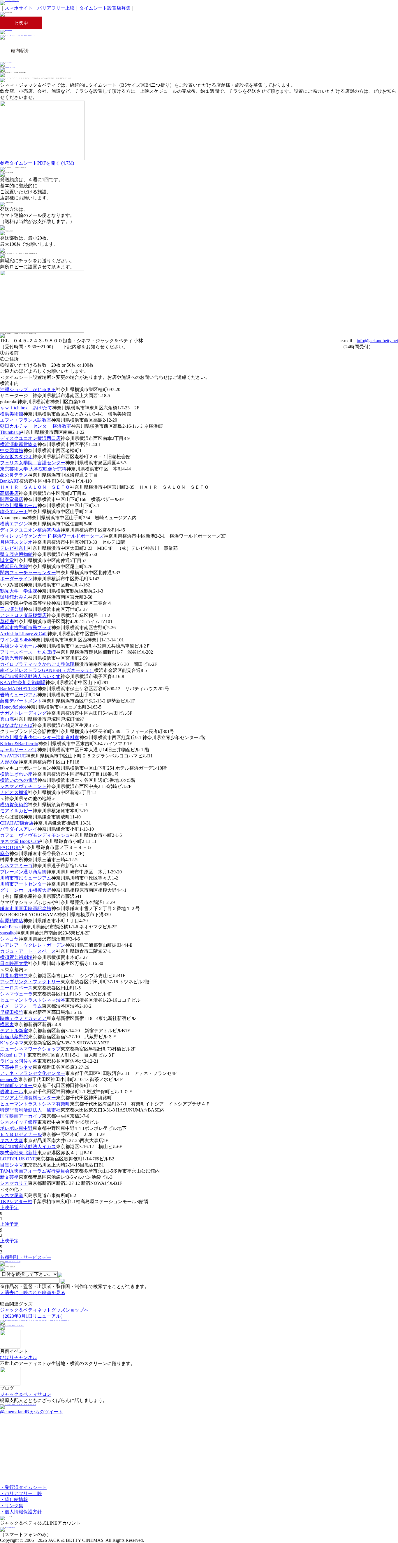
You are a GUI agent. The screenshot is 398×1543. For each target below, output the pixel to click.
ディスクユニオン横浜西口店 (30, 438)
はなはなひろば (16, 725)
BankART (9, 481)
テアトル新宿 (14, 1030)
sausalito (8, 932)
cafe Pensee (11, 926)
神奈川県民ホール (18, 505)
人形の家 (9, 761)
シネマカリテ (14, 1183)
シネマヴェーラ (16, 993)
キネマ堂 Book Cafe (20, 841)
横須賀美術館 (14, 804)
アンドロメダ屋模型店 (23, 615)
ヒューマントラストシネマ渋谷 (32, 1000)
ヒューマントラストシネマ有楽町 (35, 1103)
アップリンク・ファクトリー (30, 981)
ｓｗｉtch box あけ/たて (26, 407)
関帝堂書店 (11, 499)
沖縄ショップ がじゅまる (28, 389)
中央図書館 (11, 450)
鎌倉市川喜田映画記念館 (25, 908)
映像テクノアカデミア (23, 1018)
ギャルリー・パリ (18, 749)
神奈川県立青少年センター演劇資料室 (39, 737)
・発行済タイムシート (23, 1487)
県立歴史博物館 (16, 554)
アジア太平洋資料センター (28, 1097)
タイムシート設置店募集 (105, 8)
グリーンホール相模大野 (25, 890)
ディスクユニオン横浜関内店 (30, 529)
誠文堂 (7, 560)
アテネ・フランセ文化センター (32, 1073)
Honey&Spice (13, 706)
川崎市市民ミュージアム (25, 877)
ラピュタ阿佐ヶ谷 (18, 1061)
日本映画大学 (14, 963)
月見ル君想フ (14, 975)
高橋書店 (9, 493)
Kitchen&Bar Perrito (19, 743)
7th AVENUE (13, 755)
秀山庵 (7, 719)
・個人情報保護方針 (21, 1511)
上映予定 (9, 1207)
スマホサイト (19, 8)
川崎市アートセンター (23, 884)
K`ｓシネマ (12, 1042)
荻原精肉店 (11, 920)
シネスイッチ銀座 (18, 1122)
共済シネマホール (18, 645)
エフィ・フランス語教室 (25, 420)
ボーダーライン (16, 578)
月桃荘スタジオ (16, 542)
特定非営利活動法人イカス (28, 1146)
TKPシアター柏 (16, 1201)
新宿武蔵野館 (14, 1036)
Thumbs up (10, 432)
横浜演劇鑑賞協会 (18, 444)
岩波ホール (11, 1091)
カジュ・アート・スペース (28, 951)
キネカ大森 (11, 1140)
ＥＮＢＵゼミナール (21, 1134)
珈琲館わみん (14, 597)
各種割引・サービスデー (25, 1257)
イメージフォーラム (21, 1006)
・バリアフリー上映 (21, 1493)
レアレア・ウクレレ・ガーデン (32, 945)
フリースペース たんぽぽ (28, 652)
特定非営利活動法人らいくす (30, 676)
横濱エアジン (14, 523)
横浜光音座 (11, 658)
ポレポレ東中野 (16, 1128)
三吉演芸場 (11, 609)
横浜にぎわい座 (16, 774)
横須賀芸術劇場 (16, 957)
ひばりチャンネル (18, 1357)
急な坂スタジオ (16, 456)
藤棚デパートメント (21, 700)
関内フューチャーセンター (28, 572)
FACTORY (11, 847)
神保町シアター (16, 1085)
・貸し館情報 (14, 1499)
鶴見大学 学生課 (18, 590)
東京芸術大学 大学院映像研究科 (33, 468)
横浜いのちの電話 (18, 780)
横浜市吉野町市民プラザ (25, 627)
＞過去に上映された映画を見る (32, 1292)
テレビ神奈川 (14, 548)
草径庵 (7, 621)
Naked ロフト (13, 1055)
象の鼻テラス (14, 474)
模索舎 (7, 1024)
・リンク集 (11, 1505)
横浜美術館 (11, 413)
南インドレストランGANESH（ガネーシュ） (47, 670)
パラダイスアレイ (18, 829)
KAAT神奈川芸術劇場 (22, 682)
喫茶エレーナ (14, 511)
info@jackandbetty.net (377, 340)
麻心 (4, 853)
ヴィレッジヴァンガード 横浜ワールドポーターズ (52, 536)
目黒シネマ (11, 1164)
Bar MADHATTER (18, 688)
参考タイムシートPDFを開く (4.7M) (37, 162)
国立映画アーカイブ (21, 1116)
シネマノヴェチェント (23, 786)
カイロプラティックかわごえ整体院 (37, 664)
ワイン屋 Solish (15, 639)
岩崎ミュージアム (18, 694)
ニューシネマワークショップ (30, 1048)
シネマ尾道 (11, 1195)
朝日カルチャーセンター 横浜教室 (35, 426)
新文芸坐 (9, 1177)
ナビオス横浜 (14, 792)
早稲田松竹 (11, 1012)
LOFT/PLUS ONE (18, 1158)
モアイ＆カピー (16, 810)
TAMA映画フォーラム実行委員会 (35, 1171)
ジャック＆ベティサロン (25, 1394)
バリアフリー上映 (56, 8)
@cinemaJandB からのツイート (31, 1411)
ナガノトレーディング (23, 713)
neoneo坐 (9, 1079)
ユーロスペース (16, 987)
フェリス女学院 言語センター (32, 462)
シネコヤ (9, 938)
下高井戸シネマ (16, 1067)
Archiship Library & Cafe (23, 633)
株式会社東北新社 (18, 1152)
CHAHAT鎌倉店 (17, 822)
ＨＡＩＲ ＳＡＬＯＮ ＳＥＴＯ (35, 487)
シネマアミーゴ (16, 865)
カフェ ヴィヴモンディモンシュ (35, 835)
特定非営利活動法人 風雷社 (30, 1109)
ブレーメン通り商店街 (23, 871)
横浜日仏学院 (14, 566)
